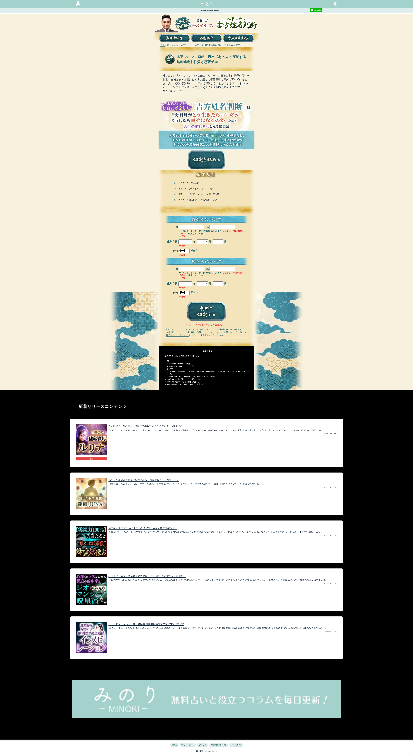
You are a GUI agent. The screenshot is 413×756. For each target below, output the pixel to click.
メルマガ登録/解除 (236, 745)
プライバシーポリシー (187, 745)
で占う (194, 250)
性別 (175, 251)
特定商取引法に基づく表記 (218, 745)
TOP (162, 45)
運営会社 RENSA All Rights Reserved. (206, 751)
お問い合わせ (202, 745)
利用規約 (174, 745)
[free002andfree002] (206, 310)
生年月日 (172, 241)
